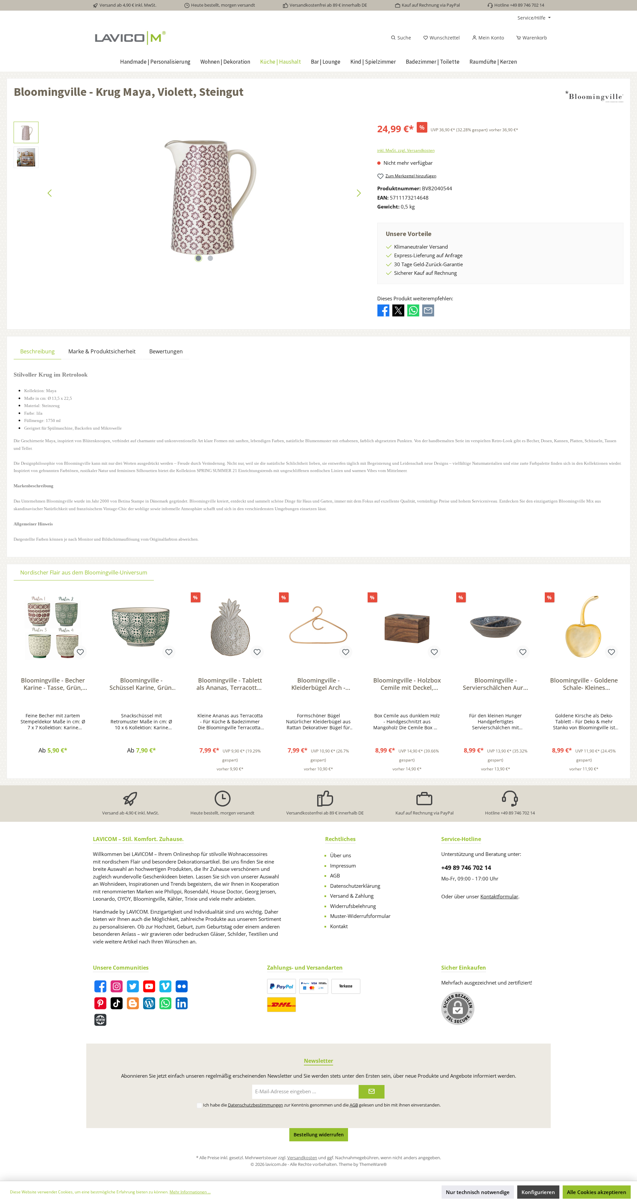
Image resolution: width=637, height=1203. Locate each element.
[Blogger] (132, 1003)
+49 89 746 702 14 (466, 868)
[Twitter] (132, 986)
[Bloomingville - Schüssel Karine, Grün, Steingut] (141, 627)
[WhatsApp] (165, 1003)
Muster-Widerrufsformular (360, 916)
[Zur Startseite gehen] (166, 38)
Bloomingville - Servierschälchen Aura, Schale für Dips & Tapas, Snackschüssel (495, 684)
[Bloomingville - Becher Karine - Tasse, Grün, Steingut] (53, 627)
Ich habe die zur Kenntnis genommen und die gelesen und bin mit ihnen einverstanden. (322, 1105)
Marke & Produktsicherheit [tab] (102, 351)
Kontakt (339, 926)
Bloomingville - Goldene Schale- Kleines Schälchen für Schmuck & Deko (584, 684)
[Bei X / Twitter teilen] (398, 310)
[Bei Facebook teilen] (383, 310)
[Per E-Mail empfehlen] (428, 310)
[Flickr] (181, 986)
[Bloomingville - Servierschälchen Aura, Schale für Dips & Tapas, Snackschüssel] (495, 627)
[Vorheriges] (50, 193)
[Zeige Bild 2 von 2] (210, 258)
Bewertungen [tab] (166, 351)
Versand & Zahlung (352, 895)
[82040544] (204, 193)
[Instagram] (116, 986)
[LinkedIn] (181, 1003)
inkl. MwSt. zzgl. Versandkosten (406, 150)
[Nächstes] (359, 193)
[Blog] (149, 1003)
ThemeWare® (373, 1164)
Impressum (343, 865)
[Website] (100, 1019)
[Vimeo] (165, 986)
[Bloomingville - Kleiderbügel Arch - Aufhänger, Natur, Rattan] (318, 627)
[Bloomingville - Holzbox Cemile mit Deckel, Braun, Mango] (407, 627)
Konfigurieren (538, 1192)
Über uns (340, 855)
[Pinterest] (100, 1003)
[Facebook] (100, 986)
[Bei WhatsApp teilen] (413, 310)
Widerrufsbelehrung (353, 906)
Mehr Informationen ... (190, 1192)
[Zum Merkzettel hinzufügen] (80, 652)
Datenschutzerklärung (355, 885)
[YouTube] (149, 986)
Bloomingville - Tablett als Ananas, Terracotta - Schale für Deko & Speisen (230, 684)
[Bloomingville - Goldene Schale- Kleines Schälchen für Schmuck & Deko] (584, 627)
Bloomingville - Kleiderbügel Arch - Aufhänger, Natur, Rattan (318, 684)
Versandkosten (302, 1158)
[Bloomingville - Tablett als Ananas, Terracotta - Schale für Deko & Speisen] (230, 627)
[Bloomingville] (594, 96)
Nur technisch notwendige (478, 1192)
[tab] (37, 351)
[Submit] (371, 1092)
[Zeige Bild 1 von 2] (198, 258)
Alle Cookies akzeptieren (596, 1192)
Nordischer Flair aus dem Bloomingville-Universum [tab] (83, 572)
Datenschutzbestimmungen (255, 1105)
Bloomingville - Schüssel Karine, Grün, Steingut (141, 684)
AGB (335, 875)
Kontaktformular (499, 896)
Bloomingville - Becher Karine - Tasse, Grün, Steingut (53, 684)
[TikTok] (116, 1003)
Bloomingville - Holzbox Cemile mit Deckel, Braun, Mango (407, 684)
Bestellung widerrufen (319, 1134)
